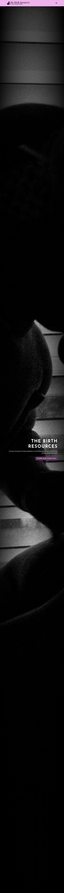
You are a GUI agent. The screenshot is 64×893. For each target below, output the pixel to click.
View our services (46, 458)
